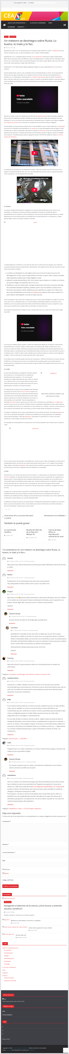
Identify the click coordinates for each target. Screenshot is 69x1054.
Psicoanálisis (7, 950)
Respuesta (10, 570)
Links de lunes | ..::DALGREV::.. (18, 739)
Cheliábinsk (58, 77)
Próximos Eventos (9, 978)
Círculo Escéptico (7, 1015)
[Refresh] (5, 873)
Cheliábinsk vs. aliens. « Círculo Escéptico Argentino (25, 809)
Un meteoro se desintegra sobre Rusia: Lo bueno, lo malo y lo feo (29, 674)
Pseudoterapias (8, 953)
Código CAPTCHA (7, 880)
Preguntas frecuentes (10, 980)
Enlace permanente (29, 561)
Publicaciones (8, 902)
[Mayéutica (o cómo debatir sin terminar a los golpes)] (6, 922)
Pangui (10, 591)
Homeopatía (7, 961)
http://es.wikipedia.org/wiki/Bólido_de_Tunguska (46, 787)
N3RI (9, 743)
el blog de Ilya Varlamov (12, 122)
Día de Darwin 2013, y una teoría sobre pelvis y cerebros (18, 517)
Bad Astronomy (42, 116)
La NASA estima (56, 50)
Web (3, 861)
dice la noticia (25, 391)
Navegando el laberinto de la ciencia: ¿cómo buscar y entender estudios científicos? (33, 907)
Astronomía (13, 36)
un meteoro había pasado (37, 77)
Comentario (6, 821)
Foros (50, 23)
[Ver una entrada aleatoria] (65, 25)
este (54, 67)
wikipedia (22, 465)
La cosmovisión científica (10, 531)
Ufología (6, 956)
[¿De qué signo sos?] (8, 936)
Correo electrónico (8, 852)
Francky (10, 658)
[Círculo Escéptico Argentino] (4, 25)
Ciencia (6, 36)
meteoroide (61, 126)
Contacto (21, 27)
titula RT (6, 477)
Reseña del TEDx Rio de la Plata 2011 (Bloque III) (34, 532)
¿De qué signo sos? (21, 935)
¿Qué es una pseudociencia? (16, 23)
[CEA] (4, 999)
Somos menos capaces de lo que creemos (40, 928)
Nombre (5, 844)
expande (58, 412)
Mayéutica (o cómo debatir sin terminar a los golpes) (25, 920)
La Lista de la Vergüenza (38, 23)
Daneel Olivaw (14, 613)
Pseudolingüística (9, 958)
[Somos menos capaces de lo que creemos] (14, 929)
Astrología (7, 964)
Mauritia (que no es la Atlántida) (54, 516)
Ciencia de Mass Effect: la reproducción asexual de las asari (56, 533)
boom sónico (43, 130)
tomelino (14, 628)
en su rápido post (58, 402)
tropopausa (36, 292)
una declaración (37, 56)
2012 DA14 (13, 402)
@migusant (28, 416)
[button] (26, 23)
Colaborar (11, 27)
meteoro (34, 128)
